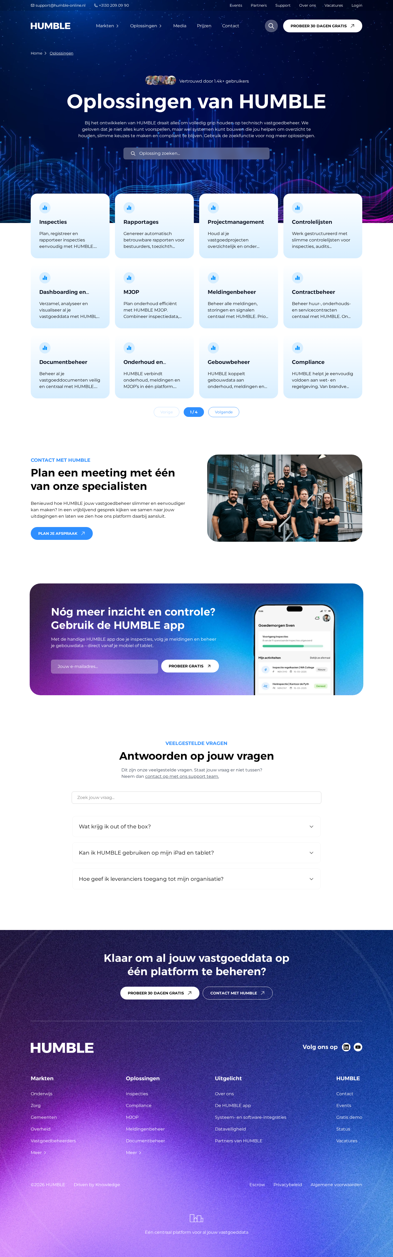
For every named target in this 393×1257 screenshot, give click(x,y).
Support (283, 5)
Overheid (41, 1129)
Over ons (307, 5)
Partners (259, 5)
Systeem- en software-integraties (250, 1117)
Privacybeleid (287, 1184)
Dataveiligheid (230, 1129)
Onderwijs (41, 1093)
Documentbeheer (145, 1140)
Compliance (139, 1105)
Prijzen (204, 25)
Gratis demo (349, 1117)
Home (36, 53)
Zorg (36, 1105)
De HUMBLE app (233, 1105)
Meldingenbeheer (145, 1129)
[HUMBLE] (50, 26)
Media (179, 25)
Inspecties (137, 1093)
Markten (105, 25)
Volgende (224, 412)
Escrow (257, 1184)
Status (343, 1129)
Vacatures (334, 5)
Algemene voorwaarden (336, 1184)
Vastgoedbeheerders (53, 1140)
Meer (36, 1152)
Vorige (166, 412)
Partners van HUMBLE (239, 1140)
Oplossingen (143, 25)
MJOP (132, 1117)
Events (236, 5)
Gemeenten (44, 1117)
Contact (230, 25)
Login (357, 5)
